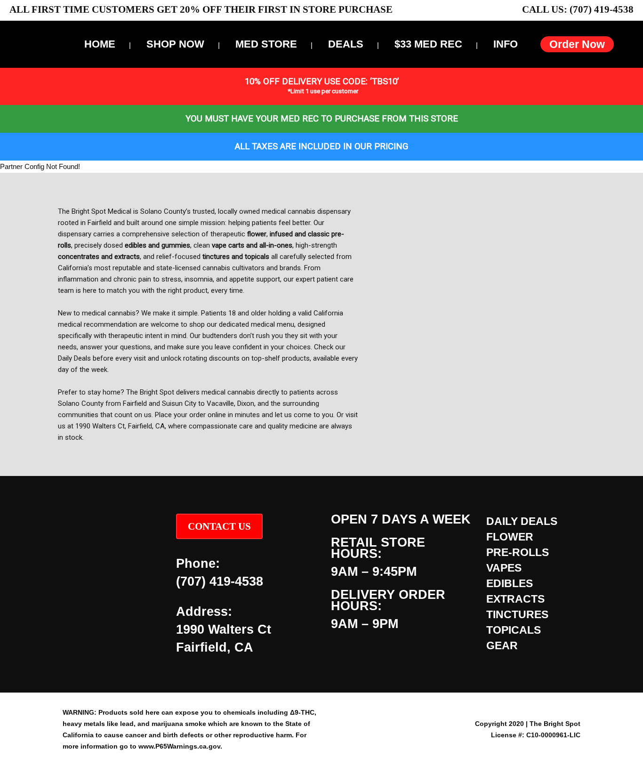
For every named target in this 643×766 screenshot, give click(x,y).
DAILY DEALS (521, 521)
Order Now (577, 44)
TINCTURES (517, 614)
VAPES (504, 568)
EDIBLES (509, 583)
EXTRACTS (515, 599)
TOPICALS (513, 630)
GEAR (502, 645)
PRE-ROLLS (517, 552)
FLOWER (509, 537)
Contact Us (219, 526)
